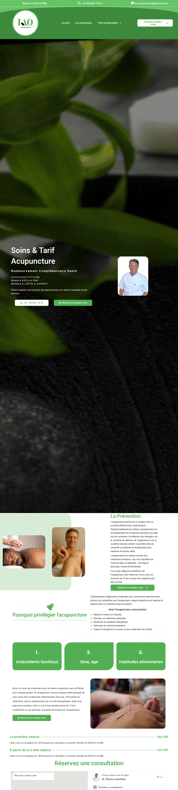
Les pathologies (83, 23)
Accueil (66, 23)
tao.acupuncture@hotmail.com (151, 3)
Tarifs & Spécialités (108, 23)
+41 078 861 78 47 (92, 3)
